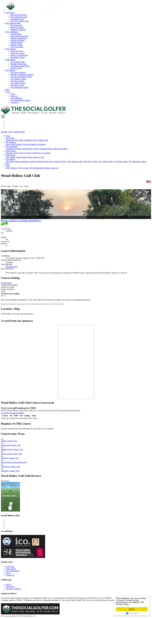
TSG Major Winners (18, 72)
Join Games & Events (18, 15)
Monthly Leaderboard (18, 38)
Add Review (37, 153)
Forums (18, 149)
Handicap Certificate (18, 30)
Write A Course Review (19, 55)
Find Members (15, 34)
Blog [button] (7, 90)
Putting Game (43, 140)
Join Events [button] (10, 13)
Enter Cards (10, 144)
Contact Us (14, 102)
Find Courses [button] (11, 49)
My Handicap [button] (11, 142)
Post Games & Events (18, 17)
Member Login (6, 132)
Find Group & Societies (19, 36)
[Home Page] (33, 114)
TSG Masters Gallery (18, 79)
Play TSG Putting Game (19, 21)
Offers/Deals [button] (10, 60)
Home (8, 136)
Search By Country (17, 53)
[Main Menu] (3, 116)
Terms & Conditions (13, 589)
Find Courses (11, 569)
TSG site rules (23, 168)
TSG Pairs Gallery (17, 85)
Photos (49, 149)
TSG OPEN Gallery (18, 83)
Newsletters (63, 149)
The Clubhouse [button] (11, 147)
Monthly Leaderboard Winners (21, 75)
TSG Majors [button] (10, 70)
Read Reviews (6, 283)
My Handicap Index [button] (13, 23)
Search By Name (16, 51)
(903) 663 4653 (11, 267)
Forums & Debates (17, 40)
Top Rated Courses (17, 57)
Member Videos (16, 45)
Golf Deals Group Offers (19, 66)
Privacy (8, 585)
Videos (55, 149)
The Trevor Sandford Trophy (21, 77)
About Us (14, 96)
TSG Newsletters (16, 47)
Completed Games (17, 19)
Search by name (12, 153)
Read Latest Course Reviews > (21, 220)
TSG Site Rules (16, 98)
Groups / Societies (40, 149)
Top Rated (46, 153)
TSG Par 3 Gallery (17, 81)
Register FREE (19, 132)
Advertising (10, 587)
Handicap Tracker (17, 28)
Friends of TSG (16, 68)
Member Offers (26, 157)
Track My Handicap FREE (12, 413)
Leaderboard (10, 149)
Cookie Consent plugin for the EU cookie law (132, 613)
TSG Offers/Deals (12, 571)
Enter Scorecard (16, 25)
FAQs (12, 94)
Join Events (10, 140)
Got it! (132, 609)
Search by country (25, 153)
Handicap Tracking (22, 144)
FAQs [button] (8, 92)
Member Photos (16, 42)
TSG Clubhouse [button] (12, 32)
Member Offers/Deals (18, 64)
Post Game (19, 140)
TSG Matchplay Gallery (19, 87)
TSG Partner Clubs (17, 62)
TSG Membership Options (20, 100)
